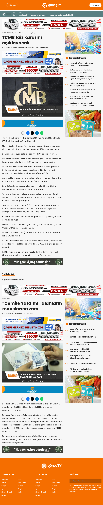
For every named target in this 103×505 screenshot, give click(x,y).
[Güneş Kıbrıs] (52, 5)
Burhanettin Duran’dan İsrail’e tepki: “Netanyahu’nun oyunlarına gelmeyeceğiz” (83, 78)
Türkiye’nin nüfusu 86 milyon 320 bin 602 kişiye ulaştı (83, 84)
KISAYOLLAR (41, 474)
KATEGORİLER (8, 474)
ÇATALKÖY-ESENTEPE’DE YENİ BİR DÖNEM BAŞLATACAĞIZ (82, 330)
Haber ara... (12, 5)
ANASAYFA (5, 33)
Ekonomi (21, 486)
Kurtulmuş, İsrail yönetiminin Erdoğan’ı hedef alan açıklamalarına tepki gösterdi (82, 71)
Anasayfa (5, 480)
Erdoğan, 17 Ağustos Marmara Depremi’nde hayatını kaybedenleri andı (81, 97)
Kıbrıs (20, 480)
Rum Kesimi (22, 483)
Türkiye (12, 33)
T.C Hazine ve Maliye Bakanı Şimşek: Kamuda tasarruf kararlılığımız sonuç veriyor (81, 370)
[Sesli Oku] (23, 133)
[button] (7, 14)
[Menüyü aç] (4, 5)
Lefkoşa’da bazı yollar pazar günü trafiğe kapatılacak (34, 15)
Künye (4, 495)
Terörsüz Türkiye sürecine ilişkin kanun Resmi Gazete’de (82, 91)
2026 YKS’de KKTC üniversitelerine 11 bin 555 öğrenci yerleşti (83, 343)
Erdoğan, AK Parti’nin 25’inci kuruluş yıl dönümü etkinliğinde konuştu (82, 104)
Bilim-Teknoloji (7, 492)
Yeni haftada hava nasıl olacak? (83, 363)
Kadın (20, 492)
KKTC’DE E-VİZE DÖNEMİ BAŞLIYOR (83, 337)
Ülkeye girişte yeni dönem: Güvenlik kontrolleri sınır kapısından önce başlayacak (81, 357)
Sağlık (20, 489)
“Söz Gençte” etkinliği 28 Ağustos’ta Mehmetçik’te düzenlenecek (80, 350)
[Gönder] (99, 481)
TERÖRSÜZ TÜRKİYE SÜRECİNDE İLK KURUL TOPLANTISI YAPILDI (83, 64)
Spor (3, 489)
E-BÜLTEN (74, 474)
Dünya (4, 486)
